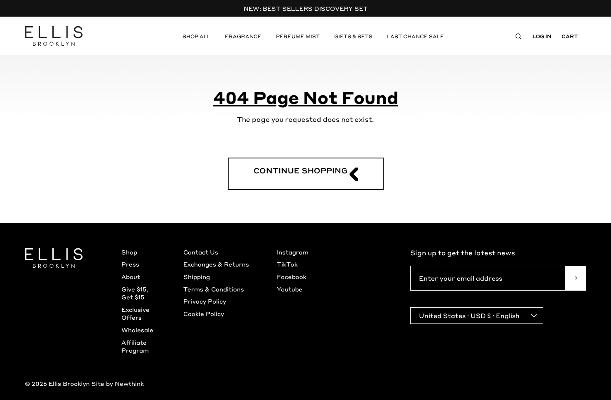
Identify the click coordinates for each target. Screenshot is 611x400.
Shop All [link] (196, 36)
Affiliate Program (135, 346)
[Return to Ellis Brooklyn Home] (54, 36)
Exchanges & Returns (216, 264)
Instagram (292, 252)
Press (130, 264)
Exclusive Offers (135, 313)
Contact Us (200, 252)
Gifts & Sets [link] (353, 36)
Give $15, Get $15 (134, 293)
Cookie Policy (203, 313)
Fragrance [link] (243, 36)
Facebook (291, 276)
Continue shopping (300, 170)
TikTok (287, 264)
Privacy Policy (204, 301)
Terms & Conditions (213, 289)
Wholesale (137, 329)
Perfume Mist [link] (298, 36)
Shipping (196, 276)
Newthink (129, 383)
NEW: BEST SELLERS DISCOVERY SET (306, 8)
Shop (129, 252)
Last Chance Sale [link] (415, 36)
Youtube (290, 289)
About (130, 276)
